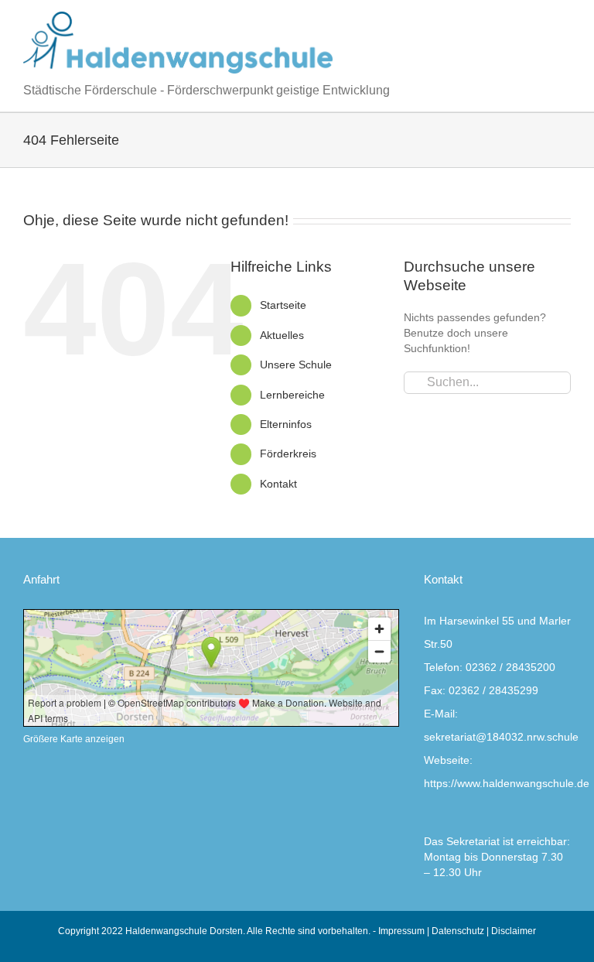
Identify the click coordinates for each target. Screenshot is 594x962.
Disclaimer (513, 931)
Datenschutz (458, 931)
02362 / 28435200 (510, 667)
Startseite (283, 305)
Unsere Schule (296, 364)
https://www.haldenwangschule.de (506, 783)
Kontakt (278, 484)
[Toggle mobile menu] (564, 20)
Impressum (401, 931)
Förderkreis (288, 453)
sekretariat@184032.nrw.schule (501, 737)
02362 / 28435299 (493, 690)
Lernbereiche (292, 395)
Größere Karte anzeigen (74, 739)
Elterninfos (286, 424)
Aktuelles (282, 335)
